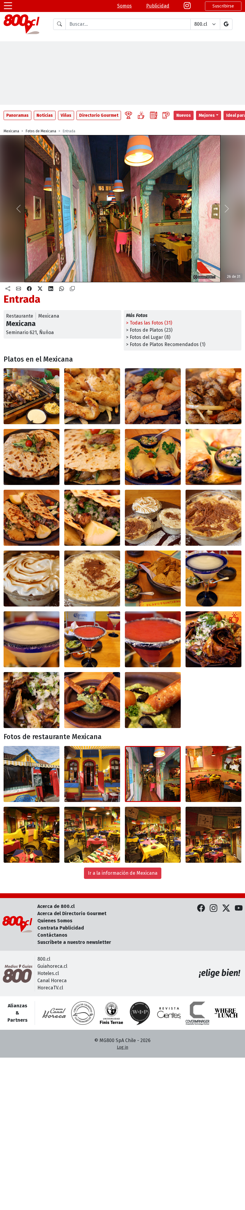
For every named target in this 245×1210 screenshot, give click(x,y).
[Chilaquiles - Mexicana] (213, 639)
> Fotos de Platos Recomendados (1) (165, 344)
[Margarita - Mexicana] (213, 578)
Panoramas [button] (17, 115)
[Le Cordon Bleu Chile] (111, 1013)
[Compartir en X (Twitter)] (40, 289)
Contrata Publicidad (60, 928)
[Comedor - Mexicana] (213, 774)
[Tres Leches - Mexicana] (31, 578)
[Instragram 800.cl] (187, 6)
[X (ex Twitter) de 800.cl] (226, 909)
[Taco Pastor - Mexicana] (31, 518)
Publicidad (157, 6)
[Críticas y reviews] (153, 115)
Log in (122, 1047)
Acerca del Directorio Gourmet (71, 913)
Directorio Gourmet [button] (98, 115)
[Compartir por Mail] (18, 289)
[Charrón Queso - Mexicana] (92, 700)
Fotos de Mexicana (41, 131)
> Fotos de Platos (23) (149, 330)
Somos (124, 6)
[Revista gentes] (169, 1013)
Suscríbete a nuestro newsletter (74, 942)
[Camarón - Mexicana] (152, 396)
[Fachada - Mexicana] (31, 774)
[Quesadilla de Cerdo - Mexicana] (31, 457)
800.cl (43, 959)
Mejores (207, 115)
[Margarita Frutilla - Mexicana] (92, 639)
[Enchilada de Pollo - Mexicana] (152, 457)
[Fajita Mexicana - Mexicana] (31, 396)
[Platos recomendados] (141, 115)
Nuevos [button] (183, 115)
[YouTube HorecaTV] (239, 909)
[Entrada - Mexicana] (92, 774)
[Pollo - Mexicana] (92, 396)
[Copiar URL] (72, 289)
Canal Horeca (52, 980)
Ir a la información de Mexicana (122, 873)
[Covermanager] (197, 1013)
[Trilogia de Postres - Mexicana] (152, 518)
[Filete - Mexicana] (213, 396)
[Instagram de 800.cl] (214, 909)
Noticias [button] (44, 115)
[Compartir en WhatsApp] (61, 289)
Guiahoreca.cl (52, 966)
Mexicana (11, 131)
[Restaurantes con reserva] (166, 115)
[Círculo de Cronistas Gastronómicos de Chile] (83, 1013)
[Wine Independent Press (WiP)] (140, 1013)
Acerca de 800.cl (56, 906)
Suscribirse (223, 6)
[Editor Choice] (128, 115)
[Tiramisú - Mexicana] (92, 578)
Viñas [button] (66, 115)
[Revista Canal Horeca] (54, 1013)
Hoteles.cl (48, 973)
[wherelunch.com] (226, 1013)
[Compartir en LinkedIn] (51, 289)
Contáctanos (52, 935)
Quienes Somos (54, 921)
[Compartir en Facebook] (29, 289)
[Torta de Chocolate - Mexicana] (213, 518)
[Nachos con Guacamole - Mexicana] (152, 578)
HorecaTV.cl (50, 988)
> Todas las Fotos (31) (149, 323)
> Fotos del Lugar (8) (148, 337)
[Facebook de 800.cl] (201, 909)
